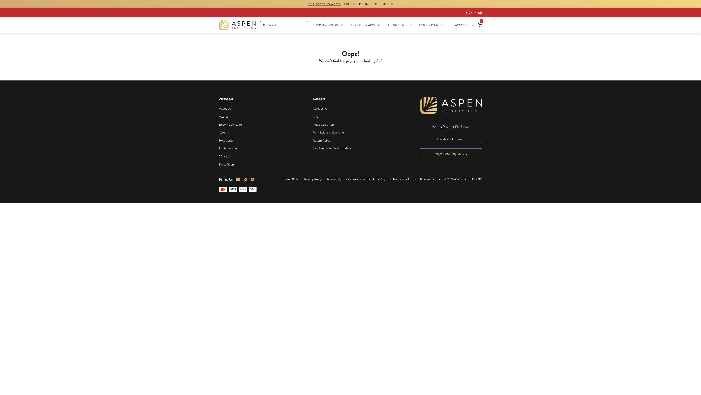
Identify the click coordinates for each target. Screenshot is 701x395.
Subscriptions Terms (402, 179)
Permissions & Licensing (328, 132)
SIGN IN (471, 12)
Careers (224, 132)
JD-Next (224, 156)
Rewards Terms (430, 179)
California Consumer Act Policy (365, 179)
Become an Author (231, 124)
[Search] (264, 25)
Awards (223, 116)
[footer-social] (238, 179)
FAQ (316, 116)
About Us (225, 108)
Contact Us (320, 108)
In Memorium (228, 148)
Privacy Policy (313, 179)
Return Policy (321, 140)
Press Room (227, 164)
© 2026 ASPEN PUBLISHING (463, 179)
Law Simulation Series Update (332, 148)
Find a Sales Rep (323, 124)
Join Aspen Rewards (324, 4)
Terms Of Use (291, 179)
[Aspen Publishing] (237, 25)
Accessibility (334, 179)
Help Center (227, 140)
